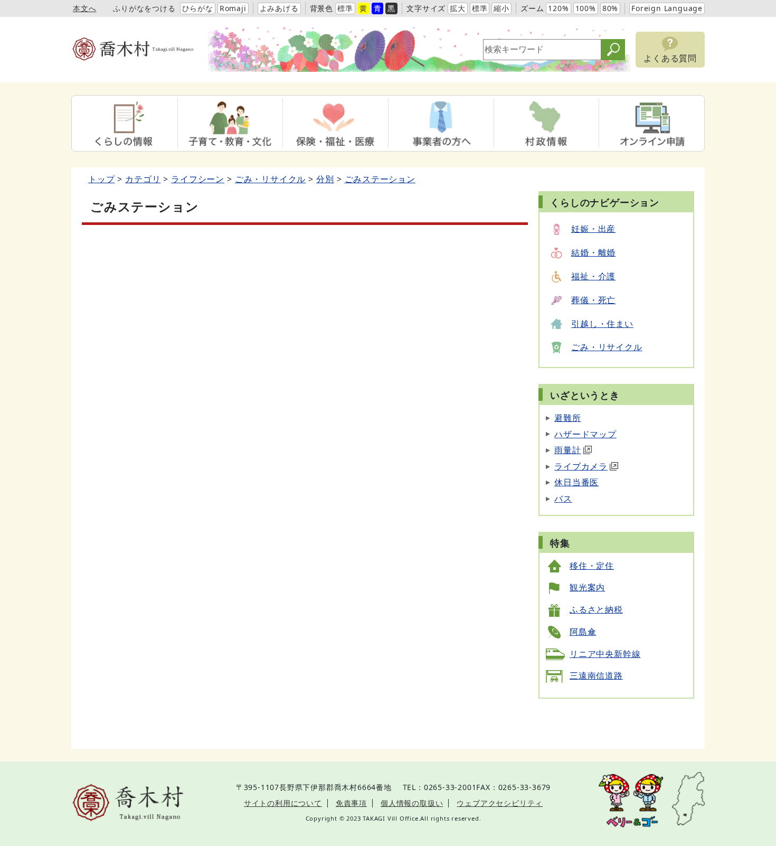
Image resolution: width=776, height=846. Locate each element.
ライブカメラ (581, 466)
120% (558, 8)
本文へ (84, 8)
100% (585, 8)
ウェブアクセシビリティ (500, 803)
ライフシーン (197, 179)
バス (563, 498)
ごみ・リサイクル (270, 179)
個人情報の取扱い (412, 803)
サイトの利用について (283, 803)
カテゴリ (142, 179)
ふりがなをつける (144, 8)
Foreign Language (667, 8)
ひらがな (197, 8)
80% (610, 8)
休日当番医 (576, 482)
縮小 (501, 8)
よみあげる (279, 8)
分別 (325, 179)
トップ (101, 179)
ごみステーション (380, 179)
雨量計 (567, 450)
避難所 (567, 418)
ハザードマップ (585, 434)
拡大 (458, 8)
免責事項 (351, 803)
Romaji (233, 8)
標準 (345, 8)
